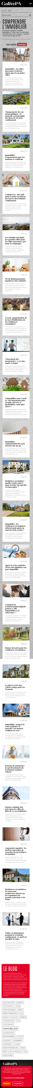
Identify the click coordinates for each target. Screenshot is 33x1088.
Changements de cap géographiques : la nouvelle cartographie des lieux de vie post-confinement (15, 116)
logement (17, 1040)
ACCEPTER (17, 1083)
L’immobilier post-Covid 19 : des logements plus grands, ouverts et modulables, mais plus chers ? (15, 402)
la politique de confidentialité (14, 1077)
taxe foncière (7, 1055)
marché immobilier (10, 1048)
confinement (8, 1006)
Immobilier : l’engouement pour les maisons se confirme (15, 157)
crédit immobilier (10, 1013)
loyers (16, 1044)
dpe (21, 1013)
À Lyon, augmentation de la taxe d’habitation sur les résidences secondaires (16, 321)
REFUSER (7, 1083)
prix (4, 1051)
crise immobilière (9, 1009)
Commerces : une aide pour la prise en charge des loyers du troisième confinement (15, 197)
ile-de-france (8, 1024)
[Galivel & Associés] (11, 3)
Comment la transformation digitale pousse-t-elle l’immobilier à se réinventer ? (15, 609)
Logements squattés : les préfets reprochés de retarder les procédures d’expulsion (15, 851)
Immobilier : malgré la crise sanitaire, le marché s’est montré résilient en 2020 (15, 727)
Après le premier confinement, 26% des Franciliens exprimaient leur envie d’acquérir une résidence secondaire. (16, 904)
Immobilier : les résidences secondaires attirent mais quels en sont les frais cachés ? (15, 527)
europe (5, 1017)
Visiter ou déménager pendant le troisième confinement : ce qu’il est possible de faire (16, 936)
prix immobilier (15, 1051)
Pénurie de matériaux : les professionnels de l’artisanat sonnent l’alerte (15, 769)
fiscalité (14, 1017)
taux (25, 1051)
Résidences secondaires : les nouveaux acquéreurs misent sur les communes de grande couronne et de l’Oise (16, 894)
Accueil (4, 10)
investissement (9, 1036)
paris (23, 1048)
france (23, 1017)
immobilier (10, 1028)
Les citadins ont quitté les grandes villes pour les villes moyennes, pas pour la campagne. (15, 240)
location (6, 1040)
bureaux (20, 1002)
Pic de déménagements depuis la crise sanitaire (15, 280)
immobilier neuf (8, 1032)
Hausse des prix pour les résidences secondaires (16, 649)
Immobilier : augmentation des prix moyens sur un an (15, 444)
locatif (20, 1036)
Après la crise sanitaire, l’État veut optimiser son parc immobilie (15, 567)
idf (18, 1020)
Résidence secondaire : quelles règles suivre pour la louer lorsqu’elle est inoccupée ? (16, 484)
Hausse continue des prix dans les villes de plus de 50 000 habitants (16, 809)
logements (7, 1044)
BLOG (9, 10)
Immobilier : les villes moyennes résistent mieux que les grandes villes (15, 72)
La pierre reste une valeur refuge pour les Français (15, 687)
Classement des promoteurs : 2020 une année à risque (15, 361)
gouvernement (8, 1020)
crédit (20, 1009)
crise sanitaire (8, 1002)
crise (18, 1006)
